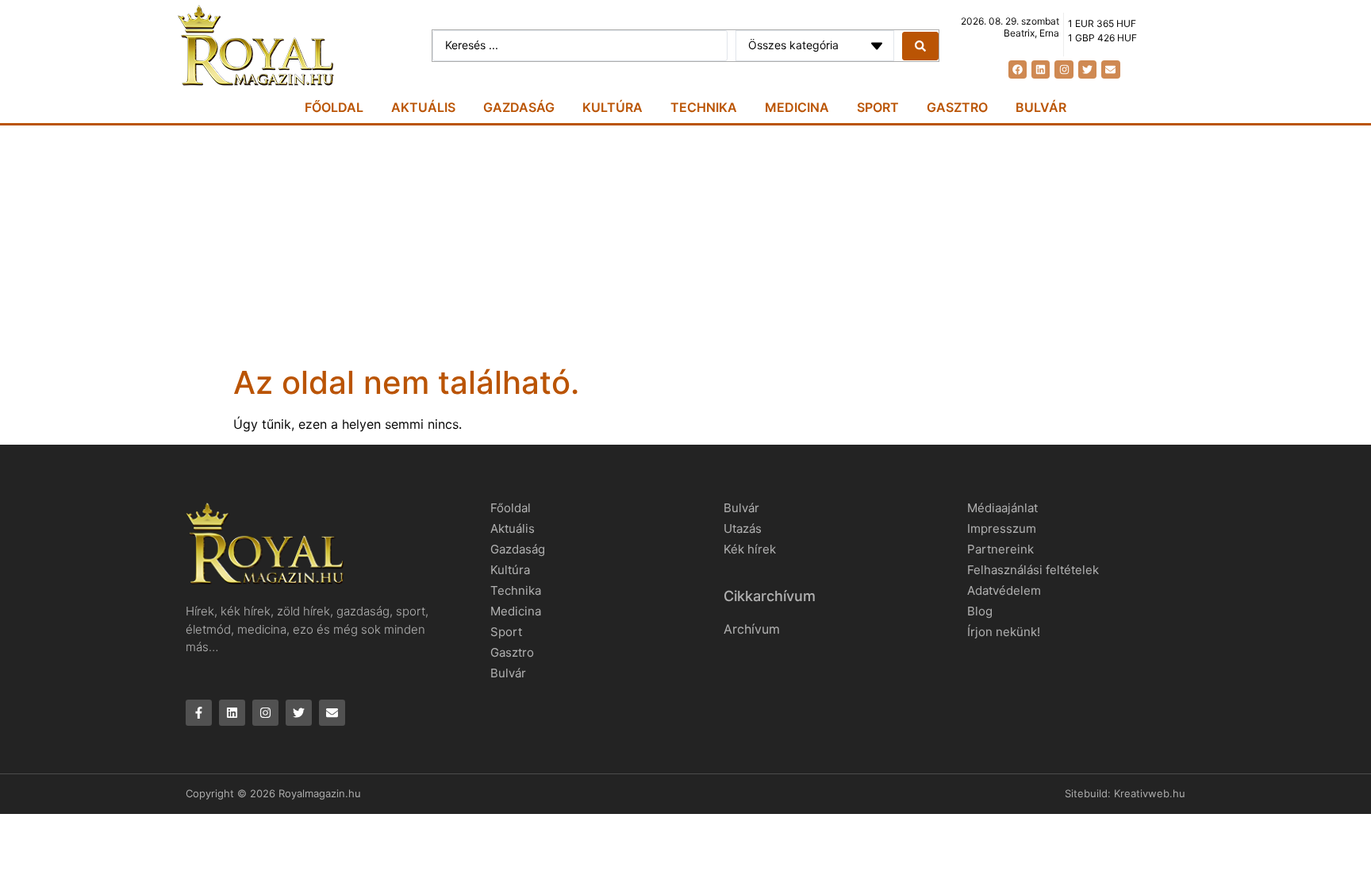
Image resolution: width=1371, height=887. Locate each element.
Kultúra (612, 107)
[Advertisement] (685, 244)
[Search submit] (920, 46)
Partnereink (1000, 549)
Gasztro (957, 107)
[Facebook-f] (199, 713)
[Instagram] (1063, 69)
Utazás (743, 528)
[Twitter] (1087, 69)
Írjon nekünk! (1003, 631)
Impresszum (1001, 528)
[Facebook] (1017, 69)
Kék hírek (750, 549)
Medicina (797, 107)
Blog (980, 611)
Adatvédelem (1004, 590)
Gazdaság (519, 107)
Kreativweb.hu (1149, 793)
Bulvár (1041, 107)
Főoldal (334, 107)
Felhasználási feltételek (1033, 569)
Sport (878, 107)
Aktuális (423, 107)
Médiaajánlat (1002, 507)
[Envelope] (1110, 69)
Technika (703, 107)
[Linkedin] (1040, 69)
